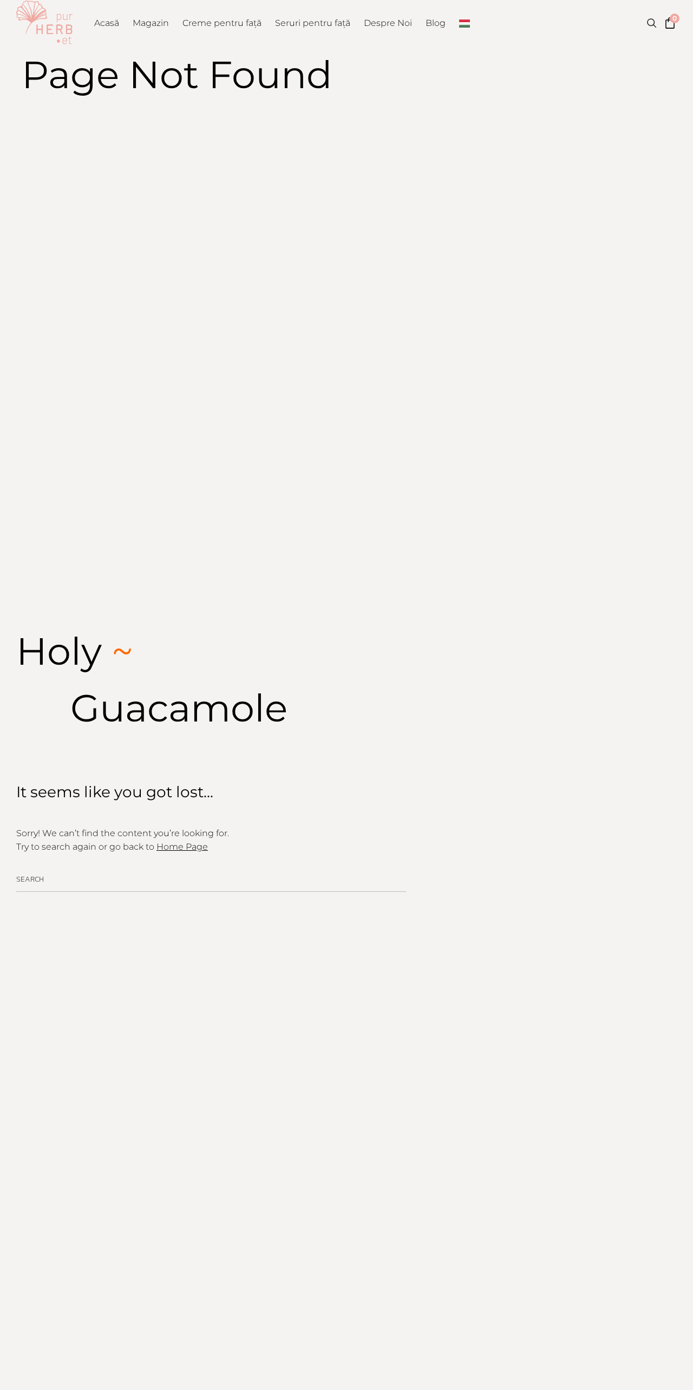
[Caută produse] (651, 23)
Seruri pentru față (312, 23)
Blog (436, 23)
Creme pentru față (221, 23)
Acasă (106, 23)
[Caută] (397, 880)
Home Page (182, 847)
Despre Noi (388, 23)
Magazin (151, 23)
